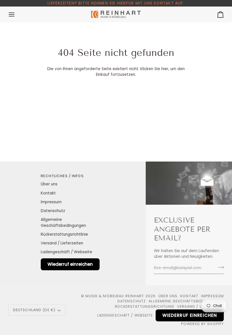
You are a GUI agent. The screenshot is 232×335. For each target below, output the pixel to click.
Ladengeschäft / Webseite (66, 252)
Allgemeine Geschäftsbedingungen (186, 301)
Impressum (51, 202)
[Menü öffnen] (16, 14)
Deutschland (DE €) (34, 309)
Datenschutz (53, 210)
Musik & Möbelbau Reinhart (114, 296)
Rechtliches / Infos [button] (62, 175)
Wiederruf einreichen (70, 264)
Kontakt (48, 193)
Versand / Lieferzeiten (62, 243)
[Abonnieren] (219, 267)
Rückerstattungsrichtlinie (64, 234)
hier (164, 69)
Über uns (49, 184)
